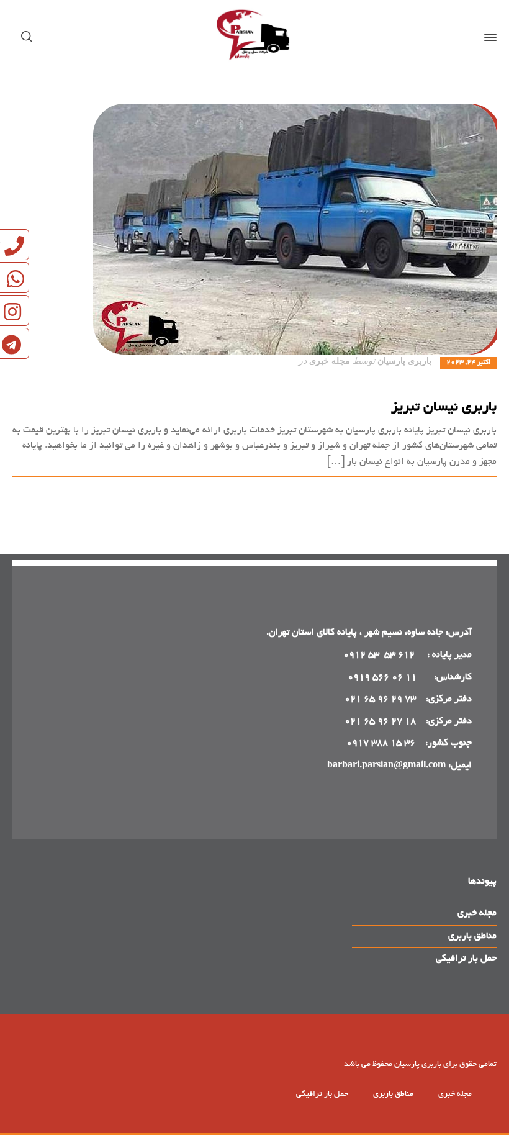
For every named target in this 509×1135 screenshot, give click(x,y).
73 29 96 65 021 (380, 699)
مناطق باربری (472, 936)
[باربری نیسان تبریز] (254, 229)
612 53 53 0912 (380, 655)
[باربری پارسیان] (254, 37)
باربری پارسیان (404, 361)
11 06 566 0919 (382, 677)
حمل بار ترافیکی (466, 959)
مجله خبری (329, 361)
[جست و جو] (29, 37)
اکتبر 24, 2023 (468, 362)
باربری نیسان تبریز (444, 407)
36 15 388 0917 (381, 743)
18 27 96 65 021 (380, 721)
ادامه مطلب (474, 490)
